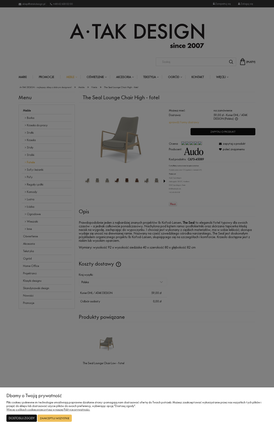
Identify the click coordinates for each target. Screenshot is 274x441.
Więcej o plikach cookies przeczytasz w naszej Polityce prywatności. (48, 409)
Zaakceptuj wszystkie (54, 418)
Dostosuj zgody (22, 418)
